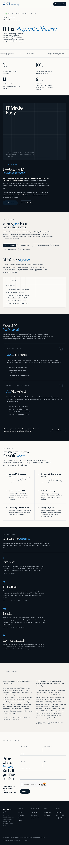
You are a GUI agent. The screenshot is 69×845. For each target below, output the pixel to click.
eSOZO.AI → (34, 812)
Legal (56, 245)
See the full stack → (58, 430)
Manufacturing (24, 245)
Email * (22, 761)
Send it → (25, 791)
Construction (25, 249)
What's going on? (25, 769)
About (20, 820)
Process (21, 818)
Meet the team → (10, 203)
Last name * (48, 746)
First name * (24, 746)
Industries (21, 815)
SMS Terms (47, 815)
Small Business (10, 249)
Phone (45, 761)
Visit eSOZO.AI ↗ (26, 203)
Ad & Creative (9, 245)
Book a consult (59, 4)
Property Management (41, 245)
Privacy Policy (47, 812)
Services (21, 812)
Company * (23, 754)
